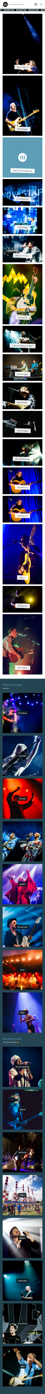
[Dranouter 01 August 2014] (22, 497)
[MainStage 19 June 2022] (22, 209)
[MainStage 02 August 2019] (22, 355)
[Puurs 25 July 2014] (22, 525)
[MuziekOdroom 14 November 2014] (22, 440)
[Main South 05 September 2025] (22, 15)
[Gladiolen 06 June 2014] (22, 587)
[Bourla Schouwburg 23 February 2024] (22, 139)
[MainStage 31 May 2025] (22, 77)
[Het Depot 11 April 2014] (22, 615)
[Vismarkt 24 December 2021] (22, 265)
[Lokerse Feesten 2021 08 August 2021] (22, 327)
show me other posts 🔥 (11, 1042)
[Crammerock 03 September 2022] (22, 180)
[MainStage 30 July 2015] (22, 384)
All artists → (6, 688)
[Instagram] (36, 4)
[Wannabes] (5, 4)
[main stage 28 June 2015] (22, 412)
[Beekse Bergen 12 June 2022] (22, 237)
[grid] (22, 345)
